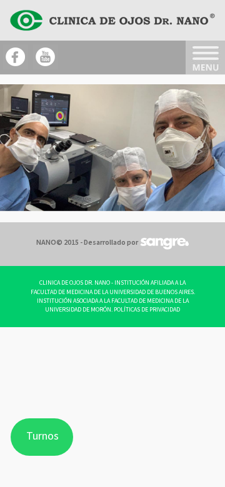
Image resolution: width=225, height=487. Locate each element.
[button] (17, 147)
